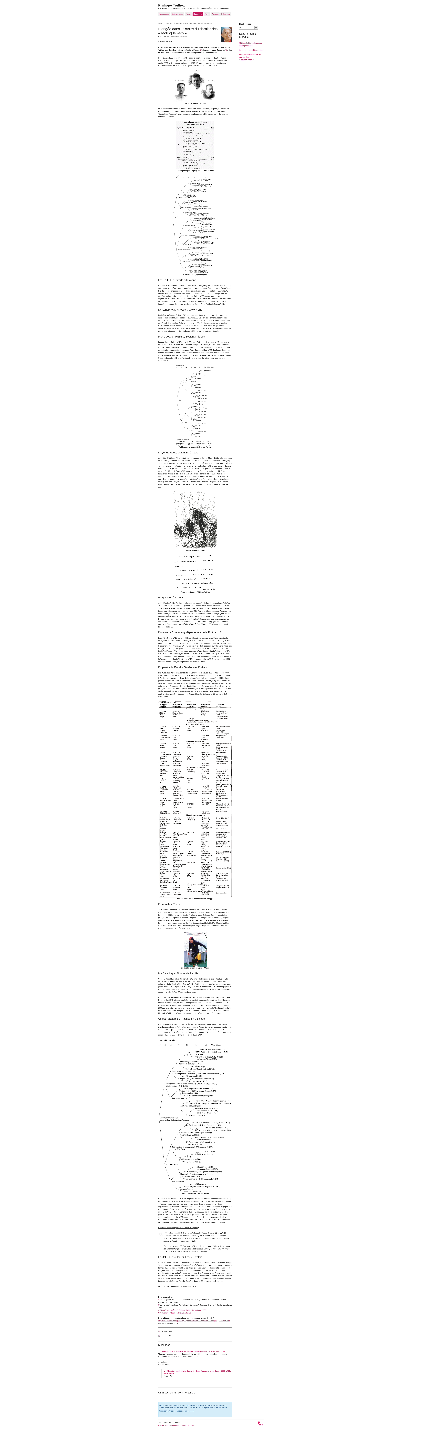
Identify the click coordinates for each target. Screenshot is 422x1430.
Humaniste (197, 14)
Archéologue (164, 14)
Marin (207, 14)
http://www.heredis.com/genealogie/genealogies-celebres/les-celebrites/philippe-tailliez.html (194, 1321)
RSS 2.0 (191, 1425)
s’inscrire (171, 1411)
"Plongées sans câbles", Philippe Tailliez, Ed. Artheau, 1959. (183, 1310)
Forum (188, 14)
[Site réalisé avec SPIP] (260, 1423)
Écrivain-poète (177, 14)
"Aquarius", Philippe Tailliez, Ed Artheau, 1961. (177, 1313)
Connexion (162, 1411)
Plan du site (162, 1425)
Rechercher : (245, 24)
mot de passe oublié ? (185, 1411)
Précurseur (225, 14)
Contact (183, 1425)
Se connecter (174, 1425)
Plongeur (215, 14)
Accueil (160, 23)
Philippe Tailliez (171, 5)
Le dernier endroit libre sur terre (251, 50)
